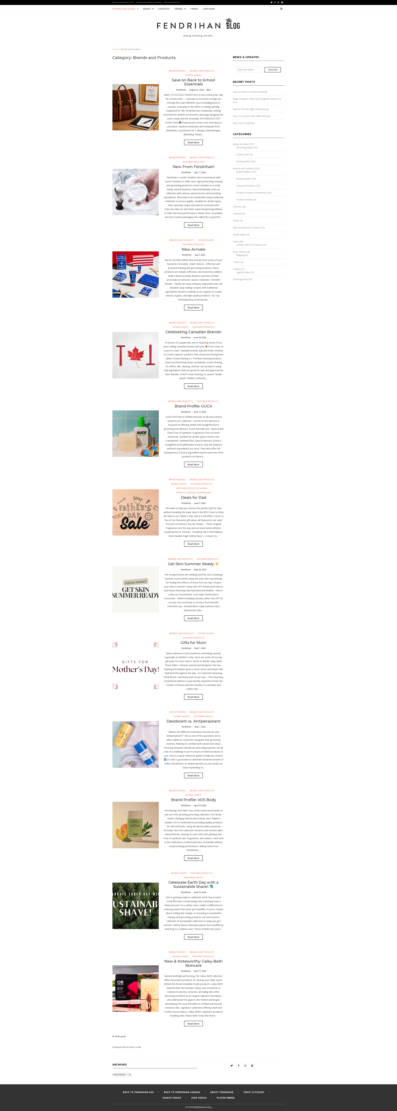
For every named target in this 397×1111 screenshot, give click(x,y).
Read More (193, 142)
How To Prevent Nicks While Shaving (251, 116)
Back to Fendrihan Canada (148, 2)
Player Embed (226, 1097)
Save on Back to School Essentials (193, 82)
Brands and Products (202, 70)
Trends (178, 8)
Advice (147, 8)
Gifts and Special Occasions (191, 488)
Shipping (240, 255)
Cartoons (209, 8)
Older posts (120, 1036)
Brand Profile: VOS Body (193, 799)
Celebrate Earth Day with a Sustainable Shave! (193, 884)
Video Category (253, 1092)
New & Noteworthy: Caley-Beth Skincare (193, 963)
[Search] (281, 9)
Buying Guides (193, 75)
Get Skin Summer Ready (191, 564)
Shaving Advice (243, 161)
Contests (164, 8)
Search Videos (171, 1097)
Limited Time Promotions (249, 244)
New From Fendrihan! (193, 166)
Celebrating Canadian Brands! (193, 332)
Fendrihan (181, 89)
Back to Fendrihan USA (123, 2)
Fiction (236, 220)
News (236, 241)
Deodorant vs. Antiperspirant (194, 721)
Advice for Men (177, 712)
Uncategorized (240, 279)
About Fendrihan (172, 2)
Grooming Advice (203, 716)
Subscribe (272, 69)
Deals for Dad (193, 497)
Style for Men (243, 272)
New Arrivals (193, 249)
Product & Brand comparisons (193, 492)
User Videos (199, 1097)
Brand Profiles (177, 70)
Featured (237, 213)
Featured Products (193, 161)
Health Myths (239, 234)
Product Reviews (244, 199)
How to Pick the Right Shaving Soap (251, 109)
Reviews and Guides (123, 8)
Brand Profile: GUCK (193, 406)
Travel (194, 8)
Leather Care (242, 154)
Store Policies (240, 251)
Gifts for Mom (193, 642)
